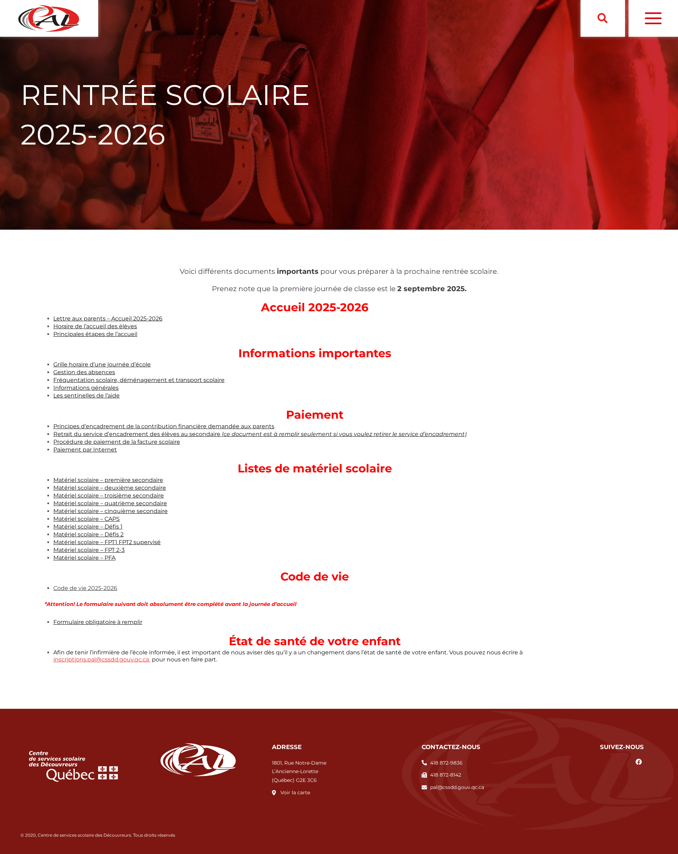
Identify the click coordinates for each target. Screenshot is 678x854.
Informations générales (86, 387)
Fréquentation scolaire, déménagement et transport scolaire (139, 380)
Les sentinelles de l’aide (86, 395)
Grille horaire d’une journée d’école (102, 364)
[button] (602, 18)
